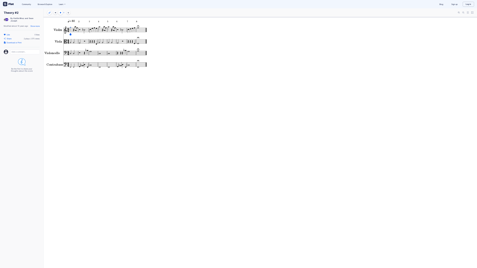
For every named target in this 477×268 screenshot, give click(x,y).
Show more (35, 26)
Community (26, 4)
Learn (61, 4)
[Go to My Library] (8, 4)
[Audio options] (64, 12)
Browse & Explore (45, 4)
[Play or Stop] (60, 12)
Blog (441, 4)
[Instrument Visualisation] (68, 13)
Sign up (454, 4)
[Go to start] (55, 13)
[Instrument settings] (49, 12)
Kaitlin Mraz (18, 18)
